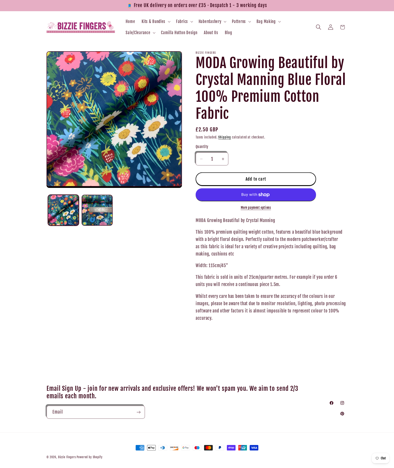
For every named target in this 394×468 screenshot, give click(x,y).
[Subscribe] (138, 412)
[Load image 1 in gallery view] (63, 210)
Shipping (224, 137)
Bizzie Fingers (67, 457)
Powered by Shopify (89, 457)
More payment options (256, 207)
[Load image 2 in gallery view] (97, 210)
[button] (155, 21)
